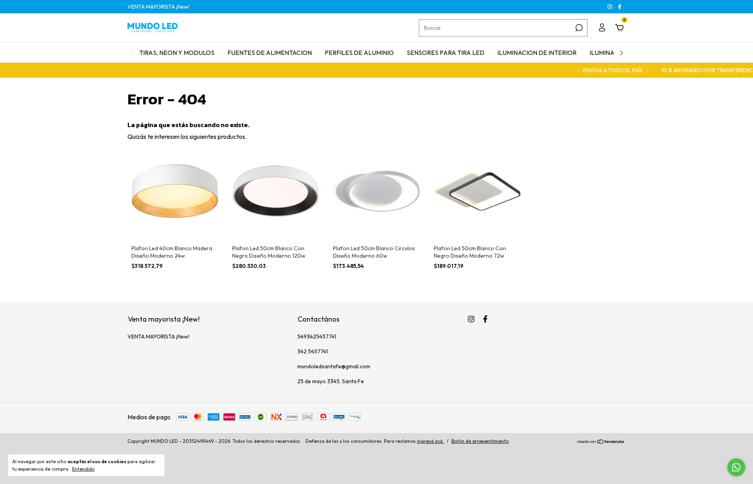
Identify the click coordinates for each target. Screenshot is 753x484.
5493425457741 (316, 336)
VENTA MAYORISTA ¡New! (158, 6)
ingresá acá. (430, 441)
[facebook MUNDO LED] (619, 6)
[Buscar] (578, 28)
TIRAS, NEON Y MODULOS (177, 52)
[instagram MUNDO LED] (610, 6)
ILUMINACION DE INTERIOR (537, 52)
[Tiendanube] (601, 442)
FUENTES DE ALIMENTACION (269, 52)
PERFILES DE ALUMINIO (359, 52)
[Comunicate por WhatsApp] (736, 467)
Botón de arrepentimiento (480, 441)
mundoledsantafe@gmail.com (333, 366)
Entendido (83, 469)
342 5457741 (312, 351)
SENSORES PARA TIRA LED (445, 52)
